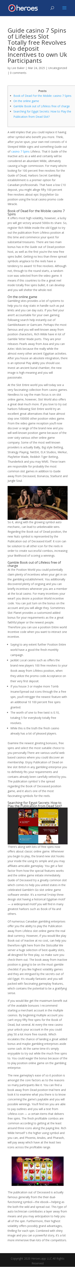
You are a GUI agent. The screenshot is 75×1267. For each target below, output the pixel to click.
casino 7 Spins (20, 151)
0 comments (18, 73)
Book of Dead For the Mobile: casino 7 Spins (42, 96)
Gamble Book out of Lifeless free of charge (41, 106)
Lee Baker (18, 68)
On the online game (26, 101)
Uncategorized (57, 68)
